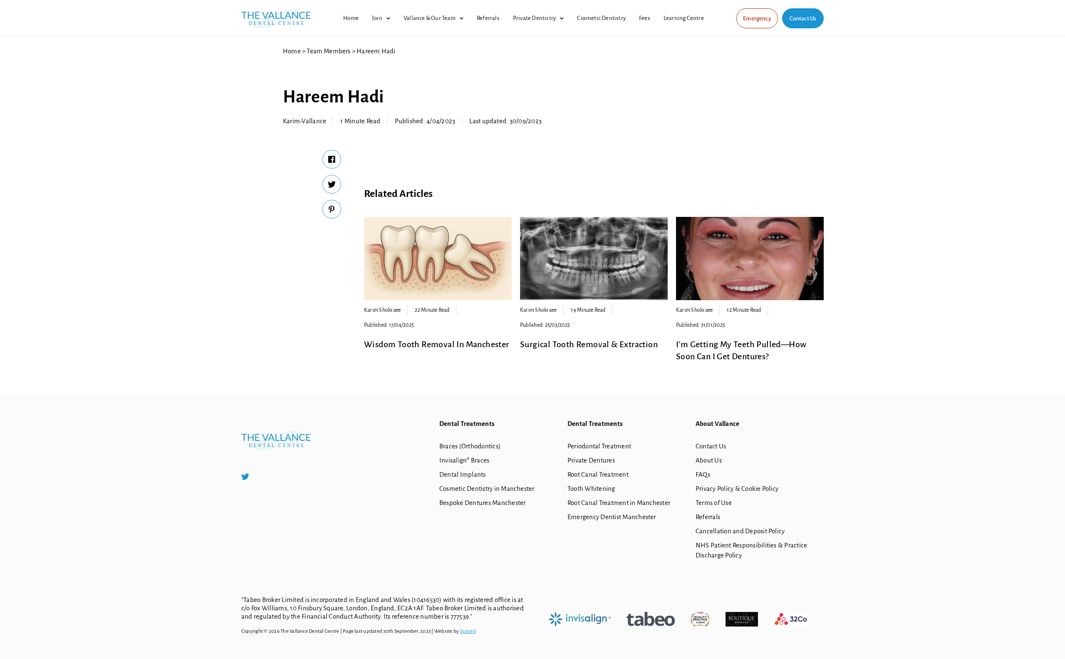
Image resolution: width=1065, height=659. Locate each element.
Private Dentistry (534, 18)
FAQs (703, 474)
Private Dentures (591, 460)
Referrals (488, 18)
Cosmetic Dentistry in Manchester (487, 488)
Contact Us (803, 18)
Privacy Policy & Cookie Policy (737, 488)
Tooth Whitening (591, 488)
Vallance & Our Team (430, 18)
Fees (644, 18)
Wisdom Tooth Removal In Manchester (436, 344)
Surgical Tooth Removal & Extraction (589, 344)
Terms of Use (714, 502)
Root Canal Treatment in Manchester (618, 502)
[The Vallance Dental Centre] (276, 13)
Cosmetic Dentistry (601, 18)
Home (351, 18)
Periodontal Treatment (599, 446)
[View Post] (438, 258)
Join (377, 18)
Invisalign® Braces (464, 460)
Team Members (328, 51)
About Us (709, 460)
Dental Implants (462, 474)
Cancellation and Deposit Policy (740, 531)
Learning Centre (684, 18)
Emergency (757, 18)
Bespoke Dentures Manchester (482, 502)
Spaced (468, 631)
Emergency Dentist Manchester (611, 516)
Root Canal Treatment (598, 474)
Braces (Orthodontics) (469, 446)
